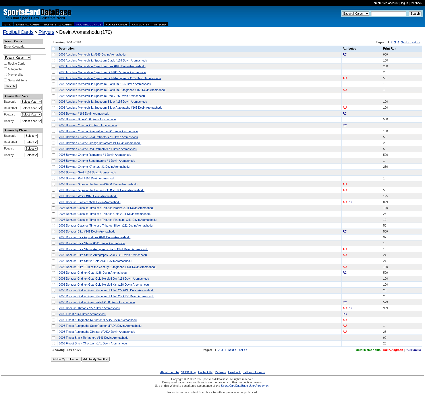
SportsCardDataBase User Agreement (245, 385)
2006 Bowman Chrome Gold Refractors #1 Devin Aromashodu (98, 137)
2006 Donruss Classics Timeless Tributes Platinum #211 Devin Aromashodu (107, 219)
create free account (386, 3)
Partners (220, 372)
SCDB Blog (188, 372)
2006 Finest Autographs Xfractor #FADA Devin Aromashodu (97, 331)
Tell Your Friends (254, 372)
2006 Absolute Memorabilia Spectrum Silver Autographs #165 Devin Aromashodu (110, 107)
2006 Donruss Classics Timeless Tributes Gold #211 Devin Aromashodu (105, 213)
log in (404, 3)
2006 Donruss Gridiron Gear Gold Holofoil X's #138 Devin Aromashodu (104, 284)
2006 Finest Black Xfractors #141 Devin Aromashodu (93, 343)
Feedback (234, 372)
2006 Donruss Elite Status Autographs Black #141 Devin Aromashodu (103, 249)
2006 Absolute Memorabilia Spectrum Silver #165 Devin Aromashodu (103, 101)
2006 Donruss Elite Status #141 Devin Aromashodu (92, 243)
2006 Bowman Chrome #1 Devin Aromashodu (88, 125)
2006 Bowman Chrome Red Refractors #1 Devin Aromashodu (98, 149)
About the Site (169, 372)
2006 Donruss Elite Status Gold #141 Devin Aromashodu (95, 261)
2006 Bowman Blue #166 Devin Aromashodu (87, 119)
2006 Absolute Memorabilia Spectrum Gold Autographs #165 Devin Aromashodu (110, 78)
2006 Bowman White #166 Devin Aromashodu (88, 196)
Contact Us (205, 372)
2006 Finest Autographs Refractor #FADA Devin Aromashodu (98, 320)
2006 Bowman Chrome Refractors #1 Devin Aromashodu (95, 154)
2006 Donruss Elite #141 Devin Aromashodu (87, 231)
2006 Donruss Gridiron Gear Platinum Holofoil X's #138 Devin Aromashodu (106, 296)
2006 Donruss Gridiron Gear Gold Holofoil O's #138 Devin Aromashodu (104, 278)
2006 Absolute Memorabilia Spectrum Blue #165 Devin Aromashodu (102, 66)
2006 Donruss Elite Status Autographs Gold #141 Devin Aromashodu (103, 255)
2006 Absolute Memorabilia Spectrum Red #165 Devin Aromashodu (102, 96)
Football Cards (18, 32)
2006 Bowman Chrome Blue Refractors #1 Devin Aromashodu (98, 131)
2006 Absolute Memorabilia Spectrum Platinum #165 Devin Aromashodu (105, 84)
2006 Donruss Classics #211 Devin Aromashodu (89, 202)
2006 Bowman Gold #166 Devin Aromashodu (87, 172)
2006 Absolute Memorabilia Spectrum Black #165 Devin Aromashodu (103, 60)
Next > (405, 42)
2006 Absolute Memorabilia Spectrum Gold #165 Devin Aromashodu (102, 72)
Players (46, 32)
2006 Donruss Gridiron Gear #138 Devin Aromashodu (93, 272)
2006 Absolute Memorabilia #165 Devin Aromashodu (92, 54)
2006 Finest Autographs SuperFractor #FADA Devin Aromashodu (100, 325)
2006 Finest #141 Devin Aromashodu (82, 314)
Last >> (415, 42)
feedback (416, 3)
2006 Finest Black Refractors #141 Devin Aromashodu (93, 337)
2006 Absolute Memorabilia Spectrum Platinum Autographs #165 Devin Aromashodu (112, 90)
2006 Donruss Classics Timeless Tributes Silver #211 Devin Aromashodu (106, 225)
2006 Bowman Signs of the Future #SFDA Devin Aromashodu (98, 184)
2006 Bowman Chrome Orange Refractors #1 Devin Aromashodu (100, 143)
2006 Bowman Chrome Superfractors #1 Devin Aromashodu (97, 160)
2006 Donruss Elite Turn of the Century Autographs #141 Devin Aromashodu (107, 267)
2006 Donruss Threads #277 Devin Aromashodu (89, 308)
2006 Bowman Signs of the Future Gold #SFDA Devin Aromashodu (101, 190)
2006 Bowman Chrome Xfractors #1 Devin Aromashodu (94, 166)
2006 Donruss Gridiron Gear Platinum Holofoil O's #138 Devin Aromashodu (106, 290)
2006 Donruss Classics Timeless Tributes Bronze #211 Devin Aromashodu (106, 208)
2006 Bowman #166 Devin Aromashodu (84, 113)
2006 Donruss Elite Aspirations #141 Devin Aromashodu (94, 237)
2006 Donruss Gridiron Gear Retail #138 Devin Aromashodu (97, 302)
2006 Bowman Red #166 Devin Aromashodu (87, 178)
